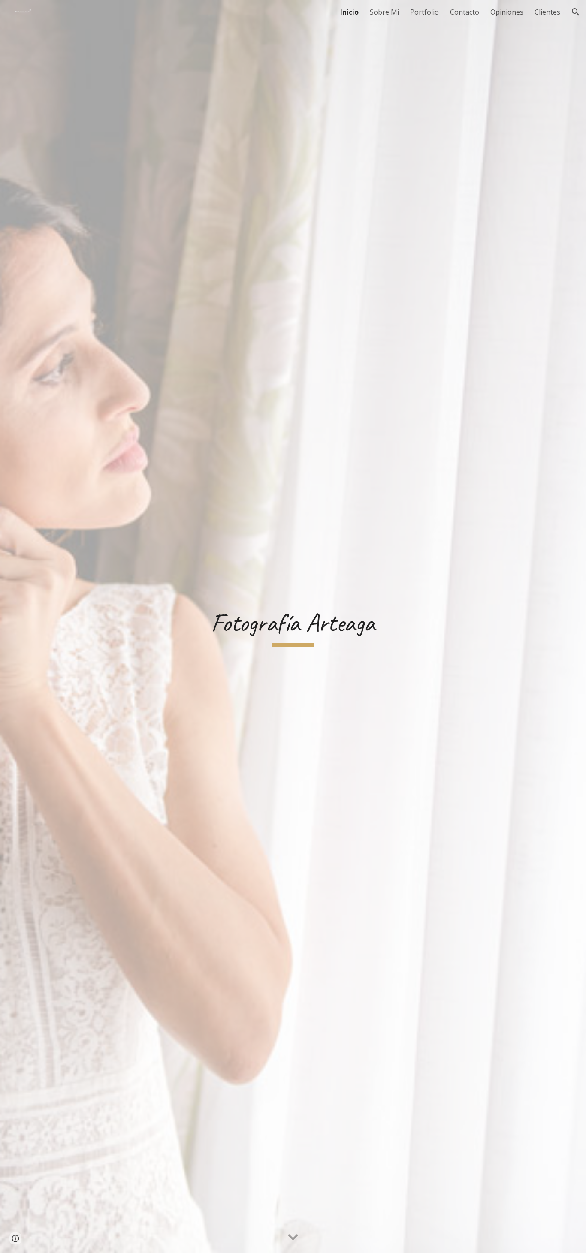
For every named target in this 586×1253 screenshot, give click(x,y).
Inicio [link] (349, 12)
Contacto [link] (464, 12)
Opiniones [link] (506, 12)
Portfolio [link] (424, 12)
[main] (293, 627)
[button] (575, 12)
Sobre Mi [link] (384, 12)
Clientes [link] (547, 12)
